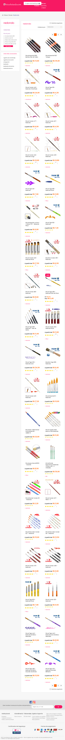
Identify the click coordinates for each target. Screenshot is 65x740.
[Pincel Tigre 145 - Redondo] (32, 178)
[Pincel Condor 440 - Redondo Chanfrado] (32, 76)
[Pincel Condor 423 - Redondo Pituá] (32, 247)
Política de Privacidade (8, 719)
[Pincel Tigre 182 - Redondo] (52, 211)
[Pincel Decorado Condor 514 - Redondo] (52, 521)
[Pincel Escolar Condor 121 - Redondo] (32, 487)
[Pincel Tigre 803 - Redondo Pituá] (32, 588)
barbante (5, 64)
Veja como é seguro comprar (54, 713)
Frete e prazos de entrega (38, 718)
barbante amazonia (8, 66)
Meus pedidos (35, 719)
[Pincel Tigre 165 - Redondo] (52, 76)
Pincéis (10, 15)
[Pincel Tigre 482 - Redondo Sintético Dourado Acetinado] (32, 657)
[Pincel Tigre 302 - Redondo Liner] (32, 351)
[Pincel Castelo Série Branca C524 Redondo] (52, 419)
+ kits (46, 476)
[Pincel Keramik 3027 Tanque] (52, 44)
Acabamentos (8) (9, 36)
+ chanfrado (28, 99)
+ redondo (27, 65)
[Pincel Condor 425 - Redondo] (32, 385)
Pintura (6, 15)
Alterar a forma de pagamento (54, 715)
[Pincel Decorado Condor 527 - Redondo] (32, 521)
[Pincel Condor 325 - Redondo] (52, 588)
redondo (16, 15)
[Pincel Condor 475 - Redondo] (32, 554)
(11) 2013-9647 (27, 716)
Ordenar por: (42, 27)
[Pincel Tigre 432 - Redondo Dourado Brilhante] (52, 657)
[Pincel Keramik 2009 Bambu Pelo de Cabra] (32, 44)
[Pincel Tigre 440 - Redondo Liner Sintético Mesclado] (52, 622)
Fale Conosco (18, 716)
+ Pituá (46, 201)
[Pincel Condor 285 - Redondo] (32, 280)
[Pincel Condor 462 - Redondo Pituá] (52, 316)
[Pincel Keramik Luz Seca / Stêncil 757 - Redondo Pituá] (32, 211)
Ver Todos (8, 46)
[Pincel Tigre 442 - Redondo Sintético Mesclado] (32, 622)
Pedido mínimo (50, 716)
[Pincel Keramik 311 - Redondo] (52, 385)
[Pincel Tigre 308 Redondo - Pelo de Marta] (32, 316)
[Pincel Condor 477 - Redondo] (32, 110)
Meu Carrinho (43, 6)
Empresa (4, 716)
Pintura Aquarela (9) (10, 42)
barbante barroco (8, 68)
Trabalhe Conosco (6, 718)
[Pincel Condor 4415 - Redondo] (52, 554)
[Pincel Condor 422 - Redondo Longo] (32, 144)
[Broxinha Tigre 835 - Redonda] (52, 351)
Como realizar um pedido (39, 716)
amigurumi (6, 62)
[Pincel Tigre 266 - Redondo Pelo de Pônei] (52, 280)
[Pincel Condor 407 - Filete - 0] (52, 487)
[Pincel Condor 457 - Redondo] (52, 110)
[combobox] (54, 27)
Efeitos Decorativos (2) (11, 40)
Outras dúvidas (50, 719)
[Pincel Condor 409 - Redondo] (52, 144)
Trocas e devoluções (51, 718)
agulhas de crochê (8, 60)
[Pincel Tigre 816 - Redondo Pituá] (52, 178)
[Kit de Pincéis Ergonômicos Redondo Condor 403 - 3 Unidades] (52, 452)
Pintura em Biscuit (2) (10, 43)
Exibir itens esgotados (57, 23)
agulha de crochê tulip (9, 58)
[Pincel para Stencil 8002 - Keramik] (32, 452)
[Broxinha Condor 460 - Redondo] (52, 247)
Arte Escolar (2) (9, 38)
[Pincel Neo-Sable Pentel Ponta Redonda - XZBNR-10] (32, 419)
